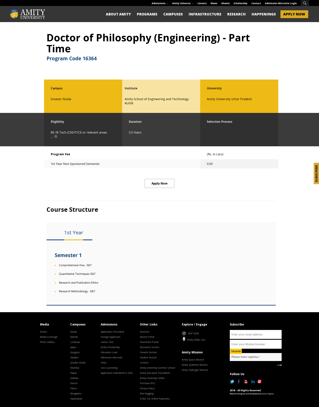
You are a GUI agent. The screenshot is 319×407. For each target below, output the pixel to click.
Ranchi (73, 383)
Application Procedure (112, 331)
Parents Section (148, 352)
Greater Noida (78, 362)
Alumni (225, 3)
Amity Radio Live (196, 339)
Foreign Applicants (110, 336)
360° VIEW (193, 333)
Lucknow (75, 342)
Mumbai (74, 367)
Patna (73, 388)
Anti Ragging (146, 393)
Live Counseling (109, 367)
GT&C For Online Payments (155, 398)
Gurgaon (75, 352)
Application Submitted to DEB (117, 372)
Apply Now (294, 14)
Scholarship (240, 3)
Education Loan (109, 352)
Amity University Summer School (157, 367)
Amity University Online (152, 378)
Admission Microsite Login (281, 3)
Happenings (264, 14)
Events (43, 331)
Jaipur (73, 347)
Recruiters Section (149, 347)
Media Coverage (48, 336)
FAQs (103, 362)
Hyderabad (76, 398)
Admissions (159, 3)
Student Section (148, 357)
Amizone (144, 331)
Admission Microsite (111, 357)
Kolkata (74, 378)
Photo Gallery (47, 342)
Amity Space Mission (193, 359)
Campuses (173, 14)
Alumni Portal (147, 336)
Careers (202, 3)
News (214, 3)
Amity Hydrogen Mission (195, 369)
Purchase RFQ (147, 383)
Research (236, 14)
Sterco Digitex (268, 394)
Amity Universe (181, 3)
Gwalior (74, 357)
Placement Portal (149, 342)
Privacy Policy (147, 388)
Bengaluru (75, 393)
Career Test (107, 342)
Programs (147, 14)
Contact (256, 3)
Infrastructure (205, 14)
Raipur (73, 372)
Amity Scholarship (110, 347)
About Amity (118, 14)
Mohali (74, 336)
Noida (73, 331)
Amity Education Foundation (155, 372)
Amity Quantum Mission (195, 364)
